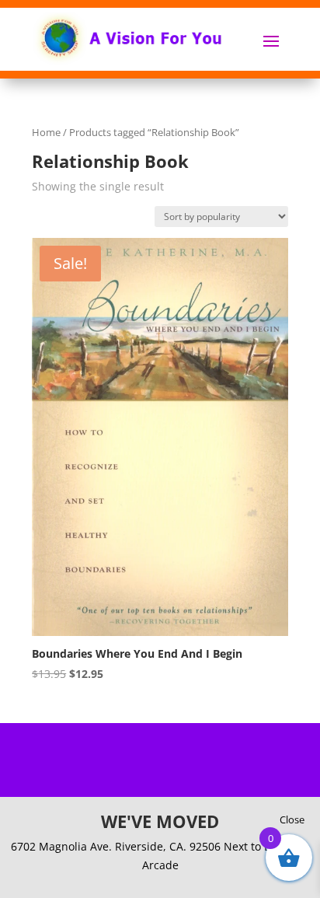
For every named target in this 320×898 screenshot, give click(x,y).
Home (46, 132)
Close (292, 819)
